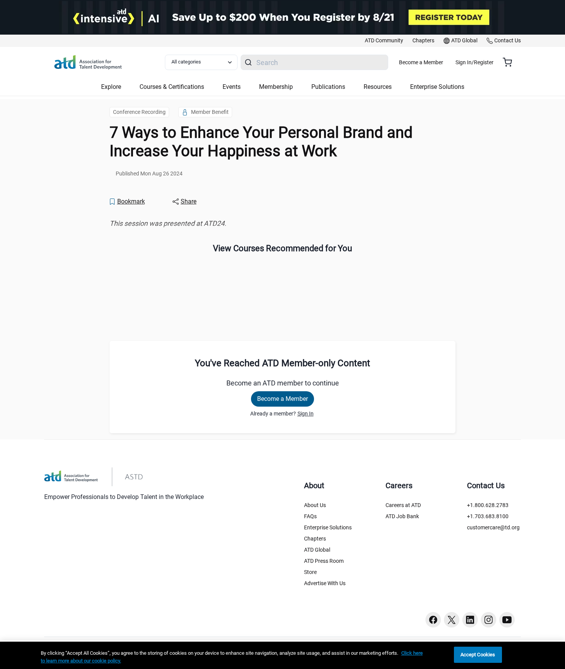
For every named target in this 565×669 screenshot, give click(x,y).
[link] (384, 41)
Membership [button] (276, 86)
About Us (315, 505)
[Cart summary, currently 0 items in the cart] (510, 62)
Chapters (315, 539)
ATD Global (317, 550)
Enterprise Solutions (328, 527)
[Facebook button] (433, 619)
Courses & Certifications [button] (172, 86)
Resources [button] (378, 86)
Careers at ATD (403, 505)
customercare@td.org (493, 527)
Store (310, 572)
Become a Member (421, 62)
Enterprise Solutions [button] (437, 86)
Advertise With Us (325, 583)
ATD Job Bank (402, 516)
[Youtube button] (507, 619)
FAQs (310, 516)
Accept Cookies (477, 654)
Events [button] (232, 86)
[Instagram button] (488, 619)
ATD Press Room (324, 561)
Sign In (305, 413)
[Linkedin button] (470, 619)
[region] (282, 224)
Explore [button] (111, 86)
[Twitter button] (451, 619)
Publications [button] (328, 86)
